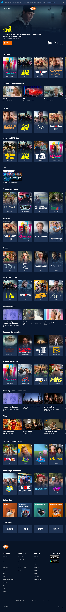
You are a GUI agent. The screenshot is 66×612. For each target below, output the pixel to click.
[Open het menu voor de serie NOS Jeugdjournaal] (30, 475)
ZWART (4, 591)
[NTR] (10, 529)
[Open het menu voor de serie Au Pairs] (30, 366)
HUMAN (4, 565)
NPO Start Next (37, 562)
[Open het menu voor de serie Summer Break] (15, 475)
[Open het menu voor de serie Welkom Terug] (15, 142)
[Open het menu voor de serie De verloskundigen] (61, 223)
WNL (4, 588)
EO (3, 562)
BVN (35, 565)
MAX (4, 570)
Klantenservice (21, 570)
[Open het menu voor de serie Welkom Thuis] (61, 475)
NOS (4, 573)
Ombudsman (37, 576)
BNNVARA (5, 559)
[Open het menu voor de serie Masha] (15, 445)
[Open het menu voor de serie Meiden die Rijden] (30, 193)
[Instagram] (62, 607)
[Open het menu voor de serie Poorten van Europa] (15, 336)
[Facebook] (59, 607)
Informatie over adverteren (46, 600)
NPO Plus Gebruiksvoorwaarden (23, 600)
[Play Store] (54, 561)
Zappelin (36, 556)
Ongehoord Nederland (8, 579)
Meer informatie (51, 2)
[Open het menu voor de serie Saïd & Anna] (61, 445)
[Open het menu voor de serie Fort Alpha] (30, 59)
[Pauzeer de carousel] (61, 43)
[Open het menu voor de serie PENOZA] (30, 282)
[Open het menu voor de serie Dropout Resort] (46, 366)
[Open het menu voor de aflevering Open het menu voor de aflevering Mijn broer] (41, 311)
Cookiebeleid (35, 600)
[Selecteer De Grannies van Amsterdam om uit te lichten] (33, 48)
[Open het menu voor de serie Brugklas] (46, 475)
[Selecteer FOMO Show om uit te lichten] (45, 48)
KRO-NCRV (5, 567)
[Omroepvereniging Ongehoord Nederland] (25, 529)
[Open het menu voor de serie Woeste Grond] (61, 59)
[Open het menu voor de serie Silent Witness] (61, 252)
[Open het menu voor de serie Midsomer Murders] (15, 252)
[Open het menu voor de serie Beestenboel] (46, 142)
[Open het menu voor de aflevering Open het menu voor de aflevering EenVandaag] (62, 88)
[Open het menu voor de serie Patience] (46, 252)
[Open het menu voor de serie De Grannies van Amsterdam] (15, 59)
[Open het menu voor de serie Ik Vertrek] (15, 193)
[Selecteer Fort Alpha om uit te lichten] (8, 48)
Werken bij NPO (22, 567)
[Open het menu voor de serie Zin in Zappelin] (30, 445)
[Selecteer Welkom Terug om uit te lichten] (21, 48)
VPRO (4, 585)
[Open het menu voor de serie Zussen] (46, 113)
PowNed (5, 582)
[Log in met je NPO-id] (62, 8)
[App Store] (54, 557)
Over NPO (20, 556)
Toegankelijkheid (22, 559)
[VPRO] (56, 529)
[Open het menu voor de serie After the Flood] (30, 252)
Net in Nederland (38, 579)
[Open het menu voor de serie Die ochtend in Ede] (46, 336)
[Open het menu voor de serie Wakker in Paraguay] (61, 366)
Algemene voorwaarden (8, 600)
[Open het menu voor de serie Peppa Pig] (46, 445)
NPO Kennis (37, 570)
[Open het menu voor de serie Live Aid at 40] (61, 336)
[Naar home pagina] (33, 8)
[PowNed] (41, 529)
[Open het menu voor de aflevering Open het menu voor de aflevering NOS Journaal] (20, 88)
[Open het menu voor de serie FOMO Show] (46, 59)
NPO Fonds (36, 573)
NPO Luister (37, 567)
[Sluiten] (64, 2)
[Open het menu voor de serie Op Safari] (61, 193)
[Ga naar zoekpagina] (57, 8)
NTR (4, 576)
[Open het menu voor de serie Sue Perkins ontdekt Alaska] (46, 193)
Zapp (35, 559)
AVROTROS (5, 556)
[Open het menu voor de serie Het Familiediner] (46, 223)
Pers (19, 562)
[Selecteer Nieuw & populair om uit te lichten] (57, 48)
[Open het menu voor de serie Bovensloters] (46, 282)
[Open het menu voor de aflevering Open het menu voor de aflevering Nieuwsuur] (41, 88)
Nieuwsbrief (21, 565)
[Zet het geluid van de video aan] (56, 43)
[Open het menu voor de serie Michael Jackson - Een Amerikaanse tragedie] (30, 336)
